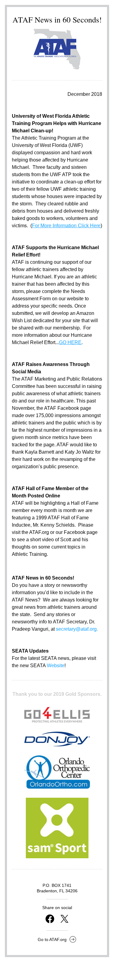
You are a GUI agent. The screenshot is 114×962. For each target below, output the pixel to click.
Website (55, 665)
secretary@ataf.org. (77, 629)
